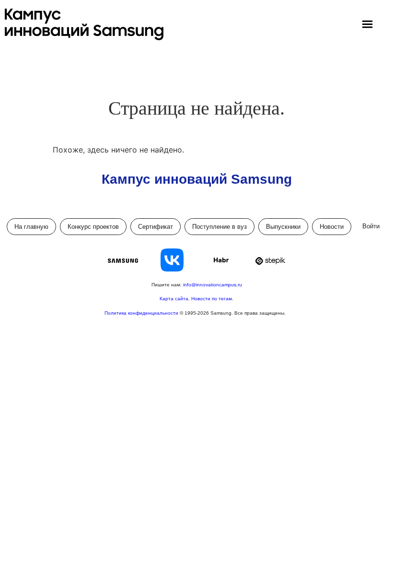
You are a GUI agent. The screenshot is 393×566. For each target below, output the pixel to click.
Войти (371, 226)
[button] (367, 24)
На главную (31, 226)
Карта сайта (174, 298)
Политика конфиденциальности (142, 313)
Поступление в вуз (219, 226)
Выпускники (283, 226)
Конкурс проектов (93, 226)
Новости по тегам (211, 298)
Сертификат (155, 226)
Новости (332, 226)
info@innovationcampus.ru (212, 284)
